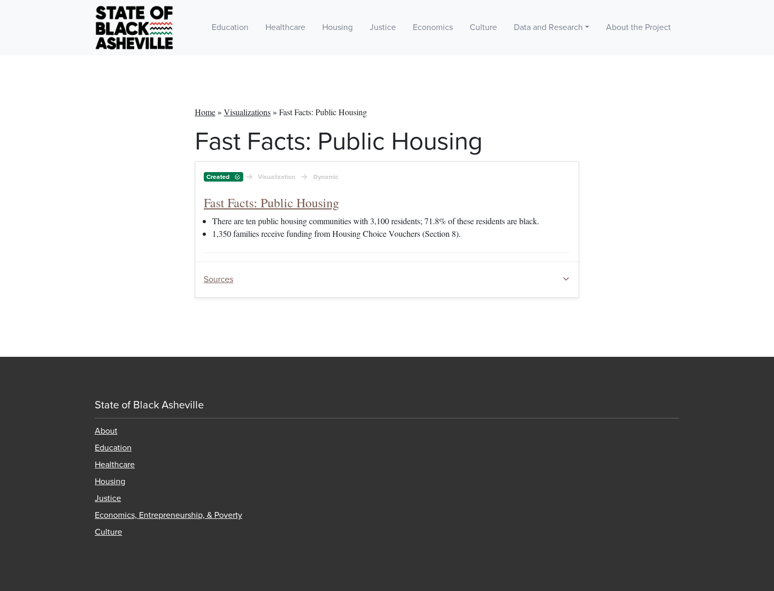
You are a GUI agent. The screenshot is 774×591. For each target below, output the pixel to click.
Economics (433, 27)
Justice (383, 27)
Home (205, 111)
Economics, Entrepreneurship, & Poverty (168, 515)
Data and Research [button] (548, 27)
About (106, 431)
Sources (218, 280)
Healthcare (285, 27)
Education (230, 27)
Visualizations (247, 111)
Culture (483, 27)
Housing (337, 27)
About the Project (638, 27)
